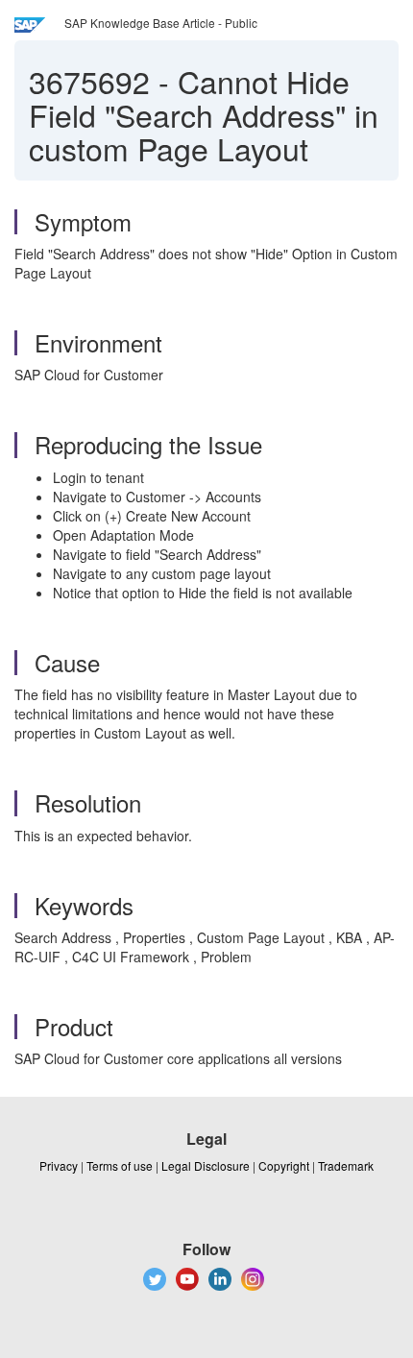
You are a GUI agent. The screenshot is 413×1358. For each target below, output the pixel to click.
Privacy (58, 1165)
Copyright (283, 1165)
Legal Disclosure (205, 1165)
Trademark (346, 1165)
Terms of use (119, 1165)
